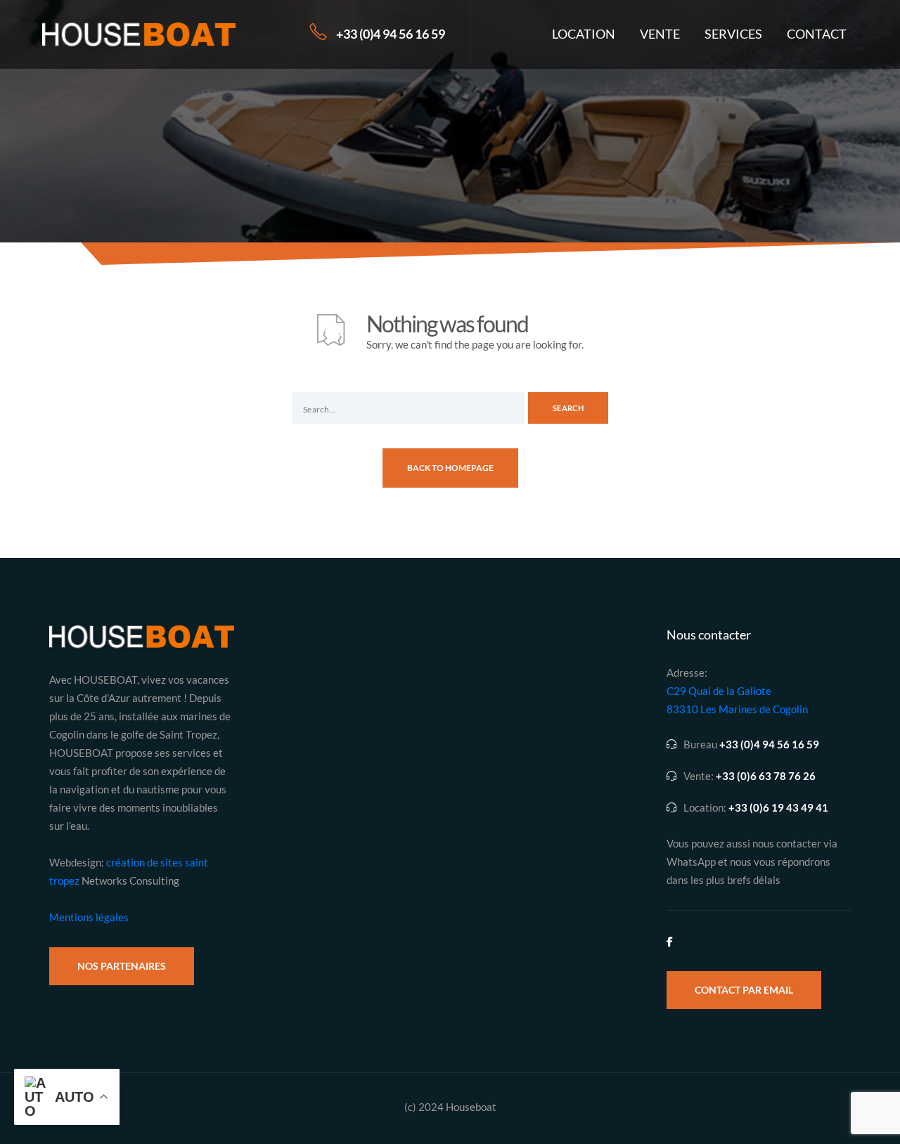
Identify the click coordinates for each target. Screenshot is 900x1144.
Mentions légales (89, 917)
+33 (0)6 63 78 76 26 (766, 776)
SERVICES (733, 33)
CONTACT (817, 33)
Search (568, 407)
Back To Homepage (450, 467)
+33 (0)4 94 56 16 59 (390, 33)
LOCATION (583, 33)
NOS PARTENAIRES (121, 966)
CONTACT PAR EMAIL (744, 990)
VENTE (660, 33)
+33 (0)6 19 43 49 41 (778, 807)
